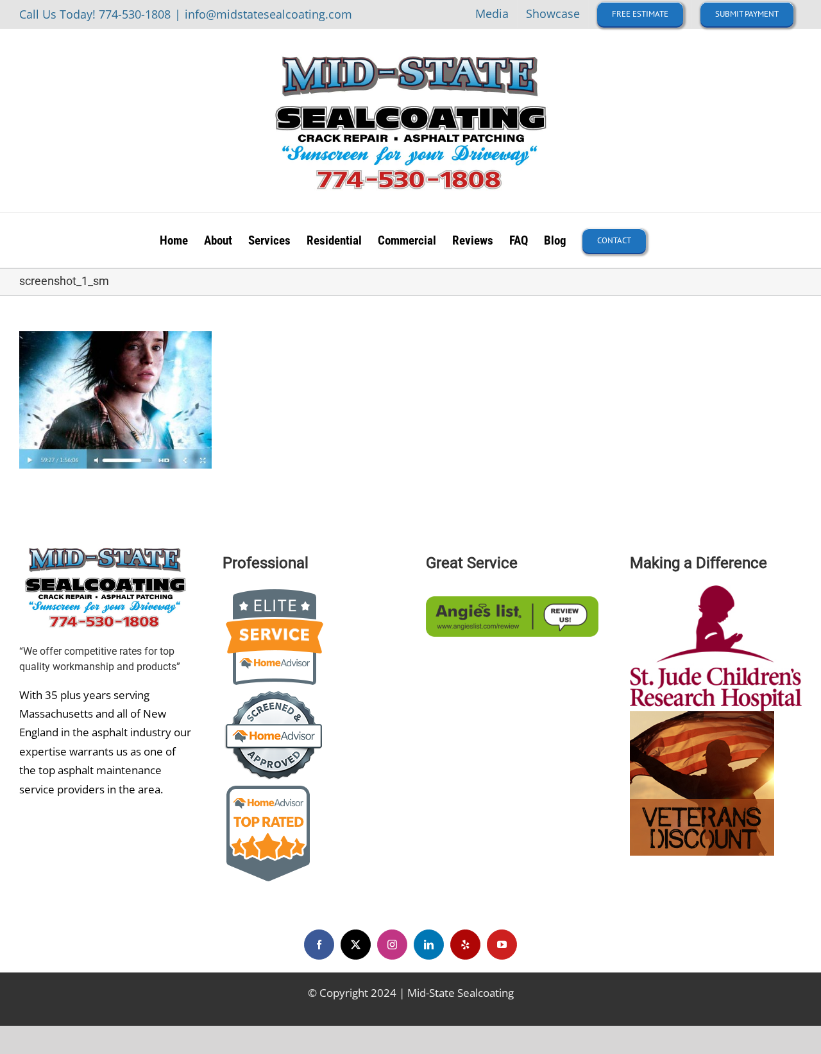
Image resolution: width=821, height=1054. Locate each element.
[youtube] (502, 944)
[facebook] (319, 944)
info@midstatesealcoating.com (268, 14)
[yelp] (465, 944)
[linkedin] (429, 944)
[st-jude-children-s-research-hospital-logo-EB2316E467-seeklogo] (716, 590)
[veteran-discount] (702, 716)
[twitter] (356, 944)
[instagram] (392, 944)
